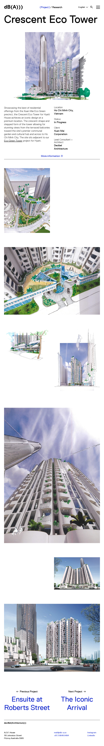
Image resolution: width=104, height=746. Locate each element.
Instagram (91, 732)
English (81, 7)
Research (57, 7)
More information (50, 156)
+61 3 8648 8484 (61, 735)
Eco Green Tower (13, 140)
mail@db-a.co (60, 732)
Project (45, 7)
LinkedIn (91, 735)
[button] (98, 7)
